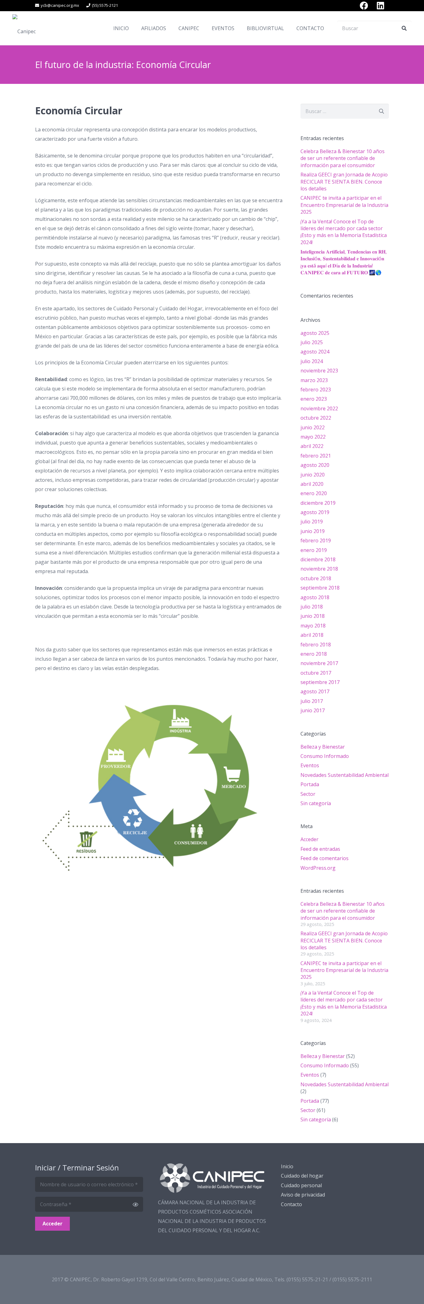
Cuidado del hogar (302, 1175)
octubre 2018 (315, 578)
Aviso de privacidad (303, 1194)
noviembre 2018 (319, 568)
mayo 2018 (313, 625)
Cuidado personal (301, 1185)
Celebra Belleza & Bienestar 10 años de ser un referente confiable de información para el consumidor (342, 158)
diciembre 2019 (318, 502)
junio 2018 (312, 616)
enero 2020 (313, 493)
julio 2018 (311, 606)
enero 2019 (313, 550)
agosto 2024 (314, 351)
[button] (171, 28)
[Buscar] (404, 28)
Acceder (309, 839)
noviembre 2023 (319, 370)
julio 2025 (311, 342)
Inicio (287, 1166)
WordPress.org (318, 867)
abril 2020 (311, 484)
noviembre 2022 (319, 408)
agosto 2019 (314, 512)
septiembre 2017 (320, 682)
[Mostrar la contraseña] (135, 1204)
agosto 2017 (314, 691)
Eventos (309, 765)
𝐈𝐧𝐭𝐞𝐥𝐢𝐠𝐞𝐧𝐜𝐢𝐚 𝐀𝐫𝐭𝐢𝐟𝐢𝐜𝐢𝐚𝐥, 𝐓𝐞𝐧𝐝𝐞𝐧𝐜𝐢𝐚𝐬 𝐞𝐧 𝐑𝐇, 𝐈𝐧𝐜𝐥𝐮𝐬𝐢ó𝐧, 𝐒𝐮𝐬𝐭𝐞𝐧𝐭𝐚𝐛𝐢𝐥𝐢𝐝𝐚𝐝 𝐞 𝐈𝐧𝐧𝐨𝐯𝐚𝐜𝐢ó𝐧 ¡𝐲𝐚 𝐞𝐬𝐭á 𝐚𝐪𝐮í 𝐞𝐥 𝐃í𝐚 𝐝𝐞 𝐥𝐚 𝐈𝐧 (343, 262)
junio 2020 (312, 474)
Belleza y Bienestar (322, 746)
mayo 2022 (313, 436)
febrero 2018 (315, 644)
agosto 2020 (314, 465)
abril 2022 (311, 446)
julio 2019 (311, 521)
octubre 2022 (315, 417)
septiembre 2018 (320, 587)
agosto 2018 (314, 597)
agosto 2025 (314, 333)
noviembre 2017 (319, 663)
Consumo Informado (324, 756)
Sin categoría (315, 803)
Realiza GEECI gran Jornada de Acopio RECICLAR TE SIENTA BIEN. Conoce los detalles (344, 181)
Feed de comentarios (324, 858)
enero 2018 (313, 653)
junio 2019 (312, 531)
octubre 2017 (315, 672)
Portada (309, 784)
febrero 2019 (315, 540)
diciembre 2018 (318, 559)
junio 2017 (312, 710)
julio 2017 (311, 701)
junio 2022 (312, 427)
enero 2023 (313, 398)
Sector (307, 794)
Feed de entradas (320, 849)
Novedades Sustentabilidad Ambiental (344, 775)
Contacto (291, 1204)
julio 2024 (311, 361)
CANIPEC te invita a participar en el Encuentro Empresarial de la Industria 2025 (344, 204)
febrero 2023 (315, 389)
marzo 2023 (314, 380)
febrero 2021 (315, 455)
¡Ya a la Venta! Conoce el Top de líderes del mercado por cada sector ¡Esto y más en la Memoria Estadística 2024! (343, 232)
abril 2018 (311, 634)
